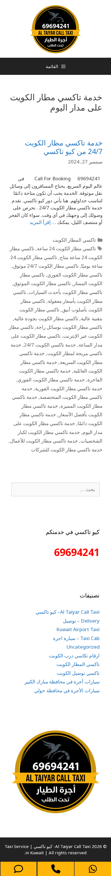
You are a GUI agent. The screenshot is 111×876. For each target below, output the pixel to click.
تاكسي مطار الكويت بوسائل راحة (69, 327)
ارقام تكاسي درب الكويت (74, 655)
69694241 (77, 552)
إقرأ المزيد (40, 222)
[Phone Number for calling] (56, 869)
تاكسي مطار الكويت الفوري (74, 274)
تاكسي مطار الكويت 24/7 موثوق (46, 266)
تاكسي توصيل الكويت (78, 673)
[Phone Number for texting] (18, 869)
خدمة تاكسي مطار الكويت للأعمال (44, 440)
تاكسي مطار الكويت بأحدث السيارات (65, 292)
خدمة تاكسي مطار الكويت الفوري (51, 379)
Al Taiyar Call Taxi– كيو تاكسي (68, 612)
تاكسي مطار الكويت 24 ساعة (66, 248)
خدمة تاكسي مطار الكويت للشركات (66, 449)
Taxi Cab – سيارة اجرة (76, 638)
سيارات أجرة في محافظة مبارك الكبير (62, 681)
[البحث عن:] (55, 489)
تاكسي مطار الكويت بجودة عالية (46, 318)
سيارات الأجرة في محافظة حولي (67, 690)
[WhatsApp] (93, 869)
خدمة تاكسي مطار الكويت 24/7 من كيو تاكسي (63, 147)
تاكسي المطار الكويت (74, 240)
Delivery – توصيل (81, 620)
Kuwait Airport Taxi (78, 629)
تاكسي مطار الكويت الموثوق (42, 283)
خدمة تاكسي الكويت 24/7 (50, 344)
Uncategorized (83, 646)
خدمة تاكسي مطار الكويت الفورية (68, 388)
